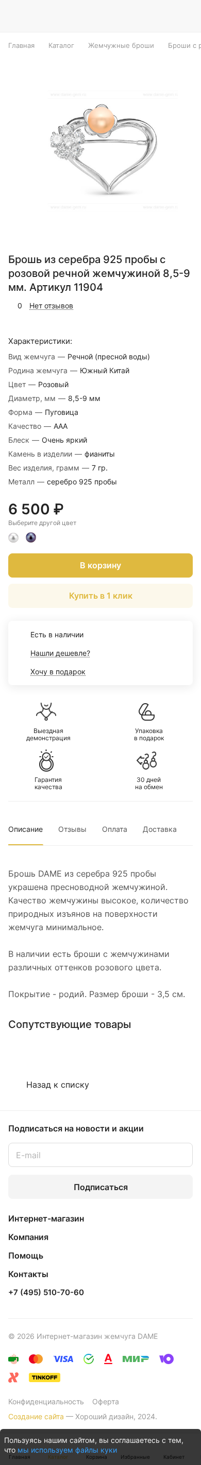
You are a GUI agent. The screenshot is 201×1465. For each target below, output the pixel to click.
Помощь (25, 1255)
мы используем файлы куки (67, 1449)
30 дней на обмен (149, 783)
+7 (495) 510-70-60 (46, 1292)
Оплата (114, 829)
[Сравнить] (163, 306)
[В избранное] (141, 306)
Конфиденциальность (46, 1401)
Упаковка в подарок (149, 734)
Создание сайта (36, 1416)
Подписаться (101, 1187)
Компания (28, 1237)
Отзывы (72, 829)
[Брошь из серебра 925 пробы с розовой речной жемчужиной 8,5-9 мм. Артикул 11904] (103, 149)
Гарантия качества (48, 783)
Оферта (105, 1401)
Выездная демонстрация (48, 734)
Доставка (160, 829)
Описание (25, 829)
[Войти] (164, 16)
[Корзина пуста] (184, 16)
